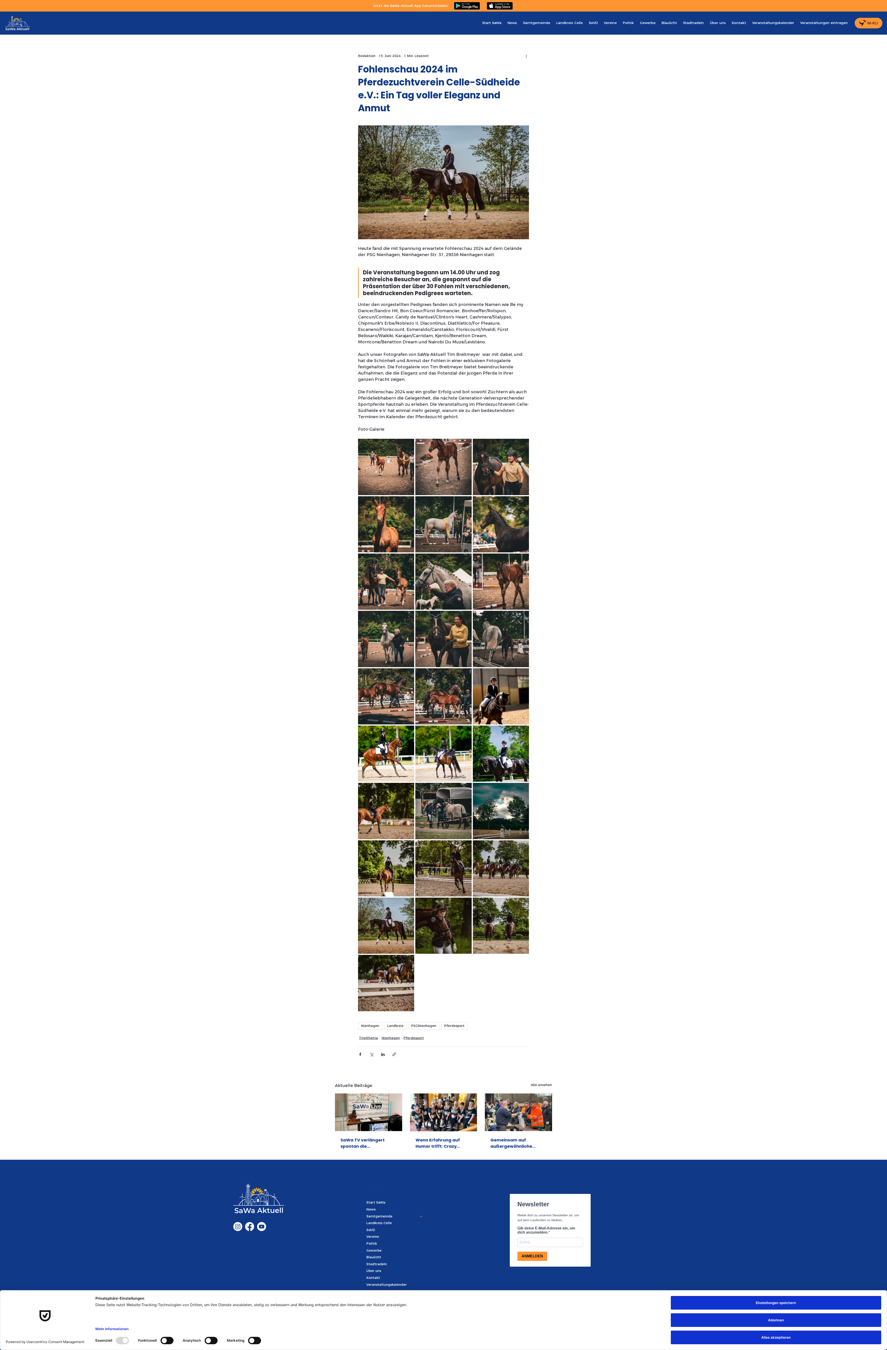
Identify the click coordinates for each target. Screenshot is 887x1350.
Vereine (372, 1237)
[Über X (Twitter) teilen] (371, 1054)
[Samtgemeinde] (421, 1216)
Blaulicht (373, 1257)
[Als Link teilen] (394, 1054)
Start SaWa (375, 1202)
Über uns (373, 1271)
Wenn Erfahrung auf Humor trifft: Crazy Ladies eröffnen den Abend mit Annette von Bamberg (441, 1143)
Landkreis (395, 1026)
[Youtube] (261, 1226)
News (371, 1209)
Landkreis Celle (379, 1223)
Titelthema (368, 1038)
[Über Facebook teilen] (360, 1054)
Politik (371, 1243)
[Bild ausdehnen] (386, 467)
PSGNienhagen (423, 1026)
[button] (537, 22)
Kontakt (373, 1278)
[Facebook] (249, 1226)
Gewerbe (374, 1250)
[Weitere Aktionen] (526, 56)
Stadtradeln (376, 1264)
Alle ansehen (541, 1085)
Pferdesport (454, 1026)
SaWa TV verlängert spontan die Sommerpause (362, 1143)
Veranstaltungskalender (386, 1285)
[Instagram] (237, 1226)
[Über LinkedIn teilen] (383, 1054)
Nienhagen (370, 1026)
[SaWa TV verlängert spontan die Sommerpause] (368, 1112)
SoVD (370, 1230)
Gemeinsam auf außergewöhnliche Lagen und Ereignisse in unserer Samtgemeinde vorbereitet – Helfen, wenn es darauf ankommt (516, 1143)
